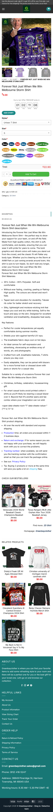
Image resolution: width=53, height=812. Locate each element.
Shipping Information (11, 743)
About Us (6, 705)
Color (5, 139)
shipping (33, 469)
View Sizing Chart (10, 714)
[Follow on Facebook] (22, 685)
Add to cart (30, 174)
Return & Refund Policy (12, 738)
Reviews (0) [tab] (7, 219)
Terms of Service (10, 752)
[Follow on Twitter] (28, 685)
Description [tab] (7, 214)
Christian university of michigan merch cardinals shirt (39, 574)
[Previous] (6, 42)
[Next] (47, 42)
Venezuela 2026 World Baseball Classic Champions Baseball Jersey (13, 514)
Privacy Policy (8, 747)
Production (9, 433)
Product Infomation (11, 709)
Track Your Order (10, 719)
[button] (3, 9)
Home (4, 79)
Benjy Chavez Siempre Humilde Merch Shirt (39, 609)
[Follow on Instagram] (25, 685)
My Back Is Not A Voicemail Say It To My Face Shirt (13, 647)
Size (4, 128)
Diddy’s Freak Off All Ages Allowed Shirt (13, 572)
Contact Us (7, 724)
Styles (5, 118)
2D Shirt (14, 79)
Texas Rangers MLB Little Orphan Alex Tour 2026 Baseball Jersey (39, 512)
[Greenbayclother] (26, 9)
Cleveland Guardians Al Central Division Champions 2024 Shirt (13, 610)
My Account (7, 700)
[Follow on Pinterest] (31, 685)
